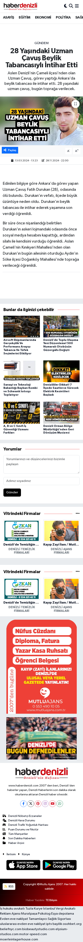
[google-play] (60, 865)
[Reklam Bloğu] (41, 666)
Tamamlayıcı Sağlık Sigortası (50, 919)
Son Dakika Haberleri (21, 838)
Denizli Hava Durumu (21, 820)
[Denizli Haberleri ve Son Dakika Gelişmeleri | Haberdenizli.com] (20, 6)
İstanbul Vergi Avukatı (59, 908)
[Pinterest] (38, 803)
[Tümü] (78, 513)
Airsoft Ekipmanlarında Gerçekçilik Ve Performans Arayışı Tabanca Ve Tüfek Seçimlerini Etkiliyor (19, 347)
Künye (26, 854)
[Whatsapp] (59, 803)
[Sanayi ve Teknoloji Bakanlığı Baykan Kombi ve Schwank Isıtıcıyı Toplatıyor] (21, 371)
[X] (30, 803)
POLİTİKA (63, 17)
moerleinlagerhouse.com (19, 939)
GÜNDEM (41, 43)
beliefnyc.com (11, 929)
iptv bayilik (54, 924)
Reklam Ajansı (10, 913)
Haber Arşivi (16, 842)
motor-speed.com (33, 934)
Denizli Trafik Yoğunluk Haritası (28, 824)
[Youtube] (52, 803)
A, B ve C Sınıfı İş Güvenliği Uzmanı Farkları (15, 429)
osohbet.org (72, 924)
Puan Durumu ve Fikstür (23, 829)
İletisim (11, 854)
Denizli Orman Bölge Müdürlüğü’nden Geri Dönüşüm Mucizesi (58, 429)
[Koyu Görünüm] (65, 6)
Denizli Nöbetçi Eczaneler (25, 816)
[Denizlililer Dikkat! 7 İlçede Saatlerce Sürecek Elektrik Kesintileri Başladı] (61, 371)
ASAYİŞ (8, 17)
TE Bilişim (51, 900)
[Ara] (71, 6)
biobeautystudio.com (38, 929)
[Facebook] (23, 803)
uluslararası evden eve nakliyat (23, 924)
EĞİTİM (24, 17)
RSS (10, 886)
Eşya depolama (62, 913)
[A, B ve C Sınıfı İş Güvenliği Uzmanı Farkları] (21, 412)
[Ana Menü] (77, 6)
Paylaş (12, 150)
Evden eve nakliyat (14, 919)
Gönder (12, 492)
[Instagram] (45, 803)
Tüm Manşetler (18, 833)
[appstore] (24, 865)
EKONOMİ (43, 17)
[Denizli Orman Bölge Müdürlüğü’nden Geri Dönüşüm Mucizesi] (61, 412)
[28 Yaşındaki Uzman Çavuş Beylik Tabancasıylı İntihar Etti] (41, 120)
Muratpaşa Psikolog (36, 913)
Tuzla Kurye (34, 908)
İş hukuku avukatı (12, 908)
